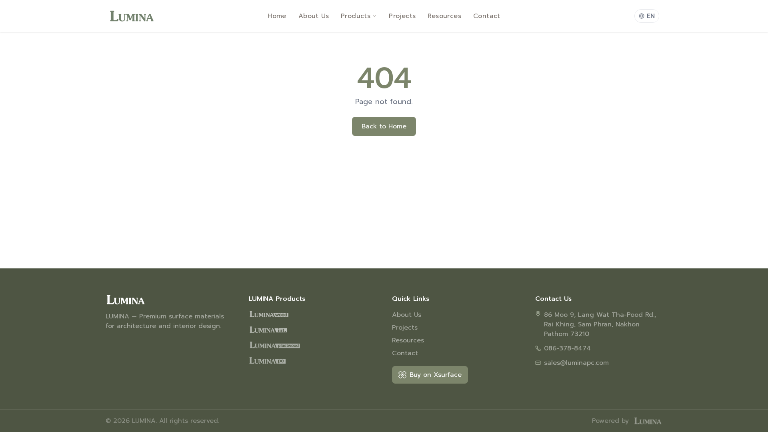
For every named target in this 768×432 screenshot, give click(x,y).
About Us (313, 16)
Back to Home (384, 126)
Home (277, 16)
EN (651, 16)
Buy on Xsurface (436, 375)
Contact (486, 16)
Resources (444, 16)
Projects (402, 16)
